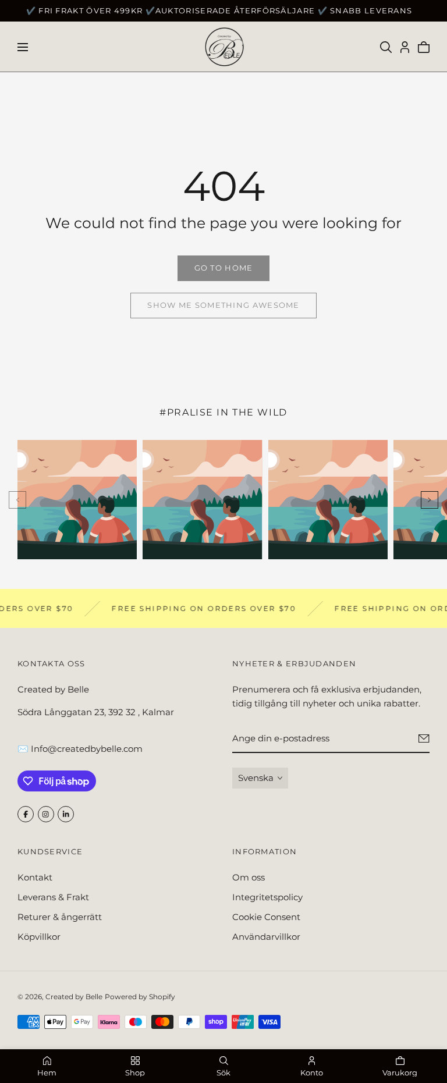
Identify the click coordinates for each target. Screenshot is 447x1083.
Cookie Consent (266, 916)
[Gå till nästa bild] (429, 500)
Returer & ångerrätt (59, 916)
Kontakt (34, 877)
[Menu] (22, 47)
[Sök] (386, 47)
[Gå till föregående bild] (17, 500)
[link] (223, 268)
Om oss (248, 877)
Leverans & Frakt (53, 897)
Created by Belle (73, 996)
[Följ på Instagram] (46, 814)
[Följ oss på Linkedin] (66, 814)
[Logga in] (404, 47)
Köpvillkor (39, 936)
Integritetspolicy (267, 897)
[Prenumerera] (424, 738)
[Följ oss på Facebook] (25, 814)
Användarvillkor (266, 936)
